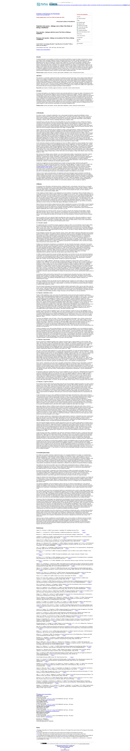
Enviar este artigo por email (84, 31)
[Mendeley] (78, 39)
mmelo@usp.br (49, 716)
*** (68, 43)
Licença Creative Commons (84, 743)
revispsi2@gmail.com (65, 749)
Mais (79, 39)
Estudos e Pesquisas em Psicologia (48, 14)
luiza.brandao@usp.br (50, 705)
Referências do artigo (83, 25)
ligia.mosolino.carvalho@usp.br (52, 711)
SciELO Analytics (82, 18)
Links (83, 530)
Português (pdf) (82, 22)
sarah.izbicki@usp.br (50, 699)
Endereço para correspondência (43, 49)
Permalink (81, 43)
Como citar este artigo (83, 27)
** (54, 43)
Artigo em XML (82, 24)
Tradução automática (83, 30)
